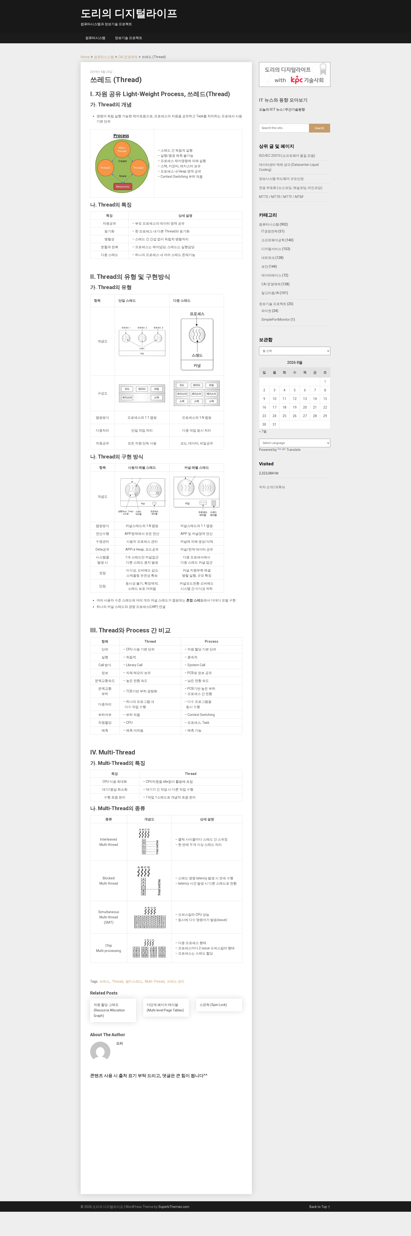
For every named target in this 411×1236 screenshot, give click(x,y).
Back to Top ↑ (319, 1207)
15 (325, 399)
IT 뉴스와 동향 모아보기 (283, 100)
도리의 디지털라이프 (129, 13)
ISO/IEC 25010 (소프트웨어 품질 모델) (287, 156)
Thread (117, 981)
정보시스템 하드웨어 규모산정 (281, 179)
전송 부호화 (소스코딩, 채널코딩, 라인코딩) (290, 188)
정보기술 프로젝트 (128, 38)
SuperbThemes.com (173, 1207)
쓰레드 (104, 981)
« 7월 (263, 431)
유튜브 (280, 487)
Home (85, 57)
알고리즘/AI (270, 293)
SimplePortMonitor (275, 319)
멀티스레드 (134, 981)
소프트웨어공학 (273, 240)
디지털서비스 (271, 249)
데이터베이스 (271, 275)
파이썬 (266, 311)
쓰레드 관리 (175, 981)
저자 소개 (266, 487)
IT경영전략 (269, 231)
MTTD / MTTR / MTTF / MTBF (281, 197)
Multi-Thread (154, 981)
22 (325, 407)
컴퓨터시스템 (95, 38)
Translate (293, 450)
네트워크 (268, 258)
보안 (264, 266)
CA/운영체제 (127, 57)
